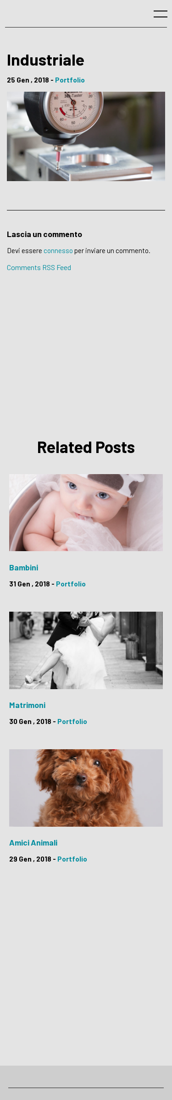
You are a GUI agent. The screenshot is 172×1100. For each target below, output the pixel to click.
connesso (58, 250)
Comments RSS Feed (39, 267)
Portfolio (70, 80)
